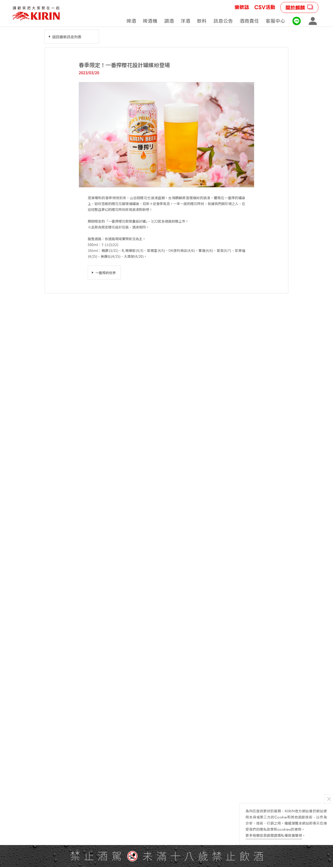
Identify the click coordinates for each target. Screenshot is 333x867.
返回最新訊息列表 (66, 36)
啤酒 (131, 21)
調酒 (169, 21)
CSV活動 (264, 7)
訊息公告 (223, 21)
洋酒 (185, 21)
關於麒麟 (295, 8)
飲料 (202, 21)
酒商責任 (249, 21)
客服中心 (275, 21)
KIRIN (36, 13)
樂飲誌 (242, 7)
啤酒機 (150, 21)
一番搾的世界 (105, 272)
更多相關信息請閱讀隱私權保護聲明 (273, 835)
